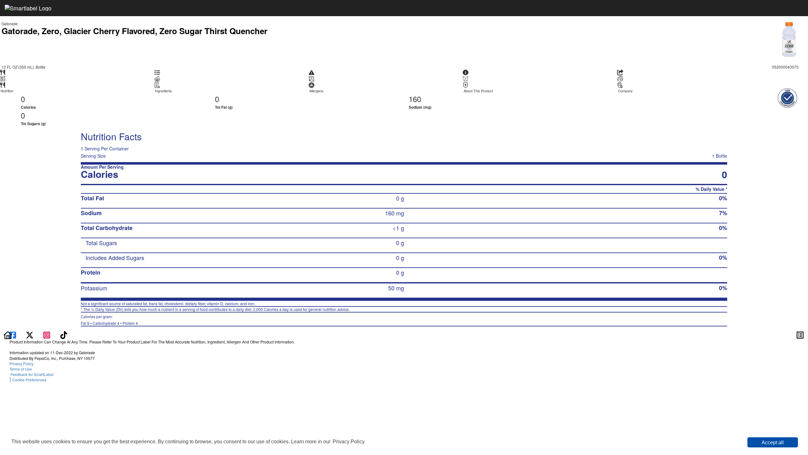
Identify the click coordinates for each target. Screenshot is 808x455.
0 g (400, 198)
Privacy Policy (349, 441)
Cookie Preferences (29, 379)
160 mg (394, 213)
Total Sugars (101, 243)
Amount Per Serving (102, 167)
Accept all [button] (773, 442)
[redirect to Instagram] (47, 334)
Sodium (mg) (420, 107)
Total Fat (92, 198)
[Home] (8, 334)
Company (625, 90)
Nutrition (7, 90)
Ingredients (163, 90)
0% (723, 198)
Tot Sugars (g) (33, 123)
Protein (90, 272)
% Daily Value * (711, 189)
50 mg (396, 288)
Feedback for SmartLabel (31, 374)
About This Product (478, 90)
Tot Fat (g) (224, 107)
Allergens (316, 90)
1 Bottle (719, 156)
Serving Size (93, 156)
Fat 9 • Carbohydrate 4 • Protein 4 (109, 320)
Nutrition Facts (111, 136)
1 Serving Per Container (105, 148)
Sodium (91, 213)
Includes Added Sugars (115, 257)
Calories (28, 107)
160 (415, 98)
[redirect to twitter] (30, 334)
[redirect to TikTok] (64, 334)
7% (723, 213)
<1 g (398, 228)
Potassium (94, 288)
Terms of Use (21, 369)
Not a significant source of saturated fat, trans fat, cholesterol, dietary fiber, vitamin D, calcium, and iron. (168, 303)
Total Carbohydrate (107, 228)
